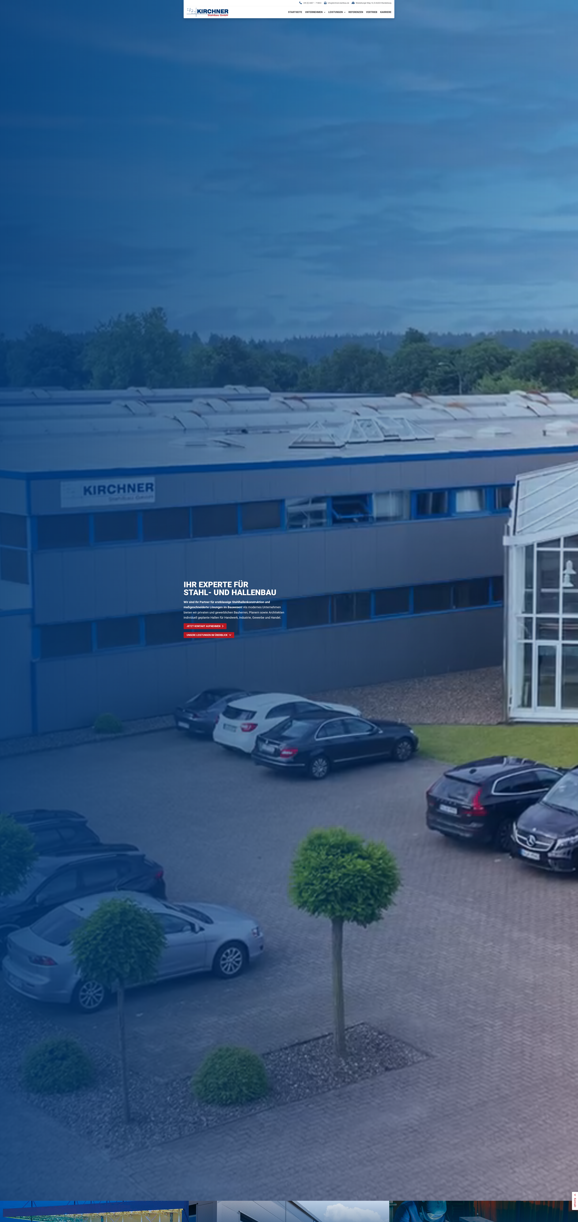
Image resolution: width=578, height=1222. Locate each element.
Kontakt (575, 1202)
